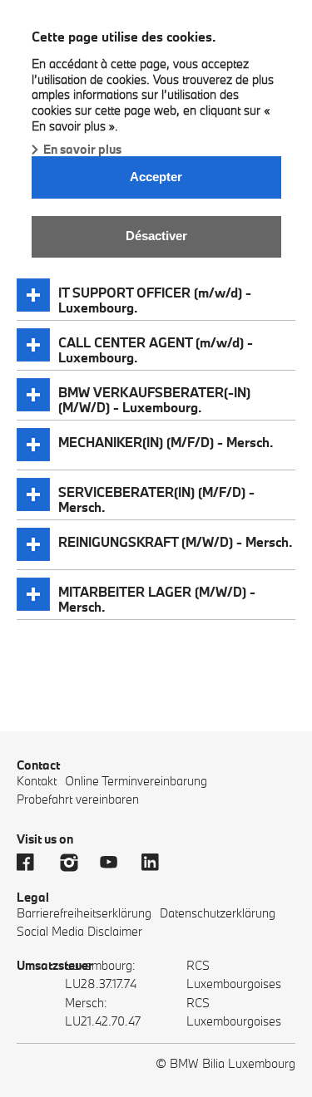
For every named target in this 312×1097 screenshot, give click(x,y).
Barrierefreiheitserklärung (84, 913)
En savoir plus (82, 149)
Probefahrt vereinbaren (78, 799)
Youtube (116, 862)
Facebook (33, 862)
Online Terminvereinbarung (136, 781)
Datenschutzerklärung (217, 913)
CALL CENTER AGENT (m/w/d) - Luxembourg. (155, 348)
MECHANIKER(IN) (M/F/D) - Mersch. (166, 442)
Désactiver (156, 236)
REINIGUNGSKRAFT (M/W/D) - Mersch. (175, 542)
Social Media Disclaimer (79, 931)
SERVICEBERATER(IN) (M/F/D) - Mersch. (156, 497)
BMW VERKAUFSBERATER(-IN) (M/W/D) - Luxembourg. (154, 397)
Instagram (75, 862)
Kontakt (37, 781)
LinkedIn (158, 862)
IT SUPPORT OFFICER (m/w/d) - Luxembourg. (154, 298)
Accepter (156, 177)
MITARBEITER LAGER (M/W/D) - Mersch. (156, 597)
